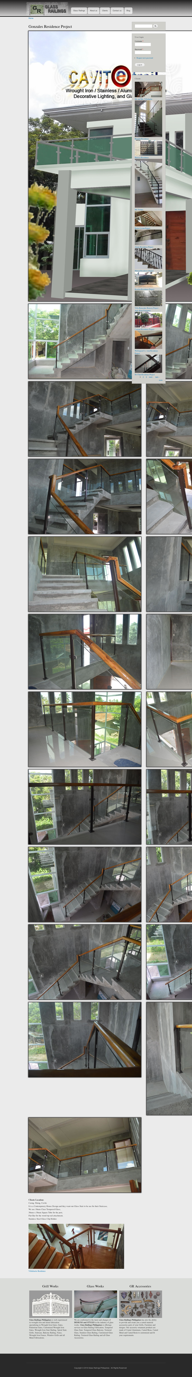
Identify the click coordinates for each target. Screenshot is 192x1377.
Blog (128, 10)
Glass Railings (79, 10)
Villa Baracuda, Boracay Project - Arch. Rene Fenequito (147, 309)
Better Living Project (142, 228)
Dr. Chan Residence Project (145, 374)
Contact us (117, 10)
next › (151, 377)
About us (93, 10)
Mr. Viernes (139, 209)
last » (157, 377)
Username (139, 41)
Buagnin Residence (142, 139)
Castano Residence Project (144, 329)
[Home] (48, 8)
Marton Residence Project (144, 271)
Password (139, 49)
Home (31, 18)
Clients (105, 10)
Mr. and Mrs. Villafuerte (143, 99)
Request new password (145, 58)
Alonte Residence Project (144, 247)
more (161, 380)
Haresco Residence (36, 1271)
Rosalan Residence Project (144, 289)
